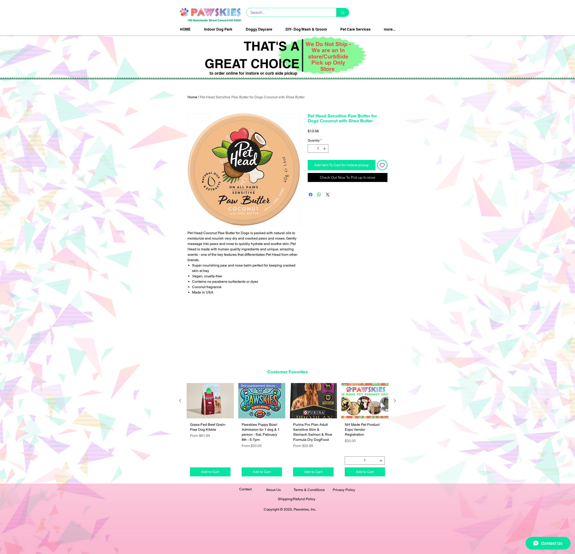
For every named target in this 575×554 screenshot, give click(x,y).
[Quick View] (210, 400)
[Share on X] (327, 194)
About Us (273, 490)
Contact (245, 489)
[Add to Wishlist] (382, 165)
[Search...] (342, 12)
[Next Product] (395, 400)
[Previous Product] (180, 400)
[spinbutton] (318, 149)
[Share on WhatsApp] (319, 194)
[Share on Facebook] (310, 194)
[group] (287, 431)
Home (192, 97)
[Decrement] (311, 149)
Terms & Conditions (309, 490)
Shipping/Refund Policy (296, 499)
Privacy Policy (344, 490)
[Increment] (325, 149)
